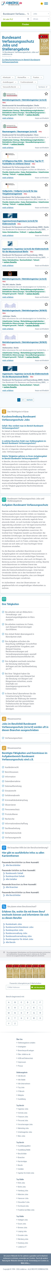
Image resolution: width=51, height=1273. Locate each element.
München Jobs (23, 1194)
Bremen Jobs (22, 1228)
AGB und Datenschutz (25, 1058)
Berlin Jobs (22, 1187)
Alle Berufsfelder (13, 895)
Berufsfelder (22, 1154)
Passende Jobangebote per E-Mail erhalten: (25, 983)
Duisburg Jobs (23, 1243)
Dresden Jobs (23, 1235)
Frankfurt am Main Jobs (26, 1210)
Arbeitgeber (22, 1047)
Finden (25, 24)
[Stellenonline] (10, 337)
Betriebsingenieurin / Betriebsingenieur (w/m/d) (24, 100)
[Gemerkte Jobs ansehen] (41, 4)
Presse (20, 1066)
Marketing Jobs (23, 1128)
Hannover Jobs (23, 1198)
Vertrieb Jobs (22, 1113)
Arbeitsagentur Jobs (25, 1132)
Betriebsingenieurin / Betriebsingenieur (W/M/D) (24, 310)
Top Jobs (21, 1087)
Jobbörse (23, 1269)
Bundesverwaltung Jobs (16, 933)
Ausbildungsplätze (24, 1146)
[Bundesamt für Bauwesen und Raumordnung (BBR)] (10, 216)
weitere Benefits (32, 115)
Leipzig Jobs (22, 1231)
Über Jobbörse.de (24, 1054)
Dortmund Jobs (23, 1206)
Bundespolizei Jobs (14, 930)
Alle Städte (21, 1080)
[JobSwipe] (10, 305)
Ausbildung (22, 1099)
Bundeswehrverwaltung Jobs (19, 936)
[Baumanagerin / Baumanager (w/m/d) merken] (46, 125)
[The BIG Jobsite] (10, 274)
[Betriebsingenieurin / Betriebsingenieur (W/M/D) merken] (46, 304)
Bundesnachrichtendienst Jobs (19, 927)
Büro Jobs (21, 1136)
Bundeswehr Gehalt (14, 873)
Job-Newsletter (39, 987)
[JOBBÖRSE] (11, 3)
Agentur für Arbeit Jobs (26, 1173)
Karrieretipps (22, 1161)
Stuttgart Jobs (23, 1220)
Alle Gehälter (11, 879)
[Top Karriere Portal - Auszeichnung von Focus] (25, 971)
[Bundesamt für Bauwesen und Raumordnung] (10, 244)
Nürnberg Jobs (23, 1239)
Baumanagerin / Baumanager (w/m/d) (19, 131)
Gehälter (21, 1169)
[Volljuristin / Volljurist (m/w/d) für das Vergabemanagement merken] (46, 185)
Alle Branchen (12, 887)
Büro (32, 617)
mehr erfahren (7, 118)
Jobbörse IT (22, 1247)
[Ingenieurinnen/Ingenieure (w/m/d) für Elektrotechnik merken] (46, 215)
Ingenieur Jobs (23, 1109)
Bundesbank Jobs (14, 924)
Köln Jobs (21, 1183)
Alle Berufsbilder (13, 865)
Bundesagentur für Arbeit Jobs (19, 939)
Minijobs (21, 1095)
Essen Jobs (22, 1224)
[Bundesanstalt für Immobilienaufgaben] (10, 95)
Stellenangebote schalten (26, 1043)
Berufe (20, 1165)
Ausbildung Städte (24, 1150)
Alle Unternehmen (24, 1084)
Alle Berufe (10, 942)
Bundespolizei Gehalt (15, 876)
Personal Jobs (23, 1120)
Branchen (21, 1157)
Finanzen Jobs (23, 1117)
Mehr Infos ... (25, 1263)
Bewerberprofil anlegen (26, 1050)
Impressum (22, 1062)
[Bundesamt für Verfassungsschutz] (10, 156)
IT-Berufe (21, 1091)
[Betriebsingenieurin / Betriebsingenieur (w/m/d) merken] (46, 94)
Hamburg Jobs (23, 1191)
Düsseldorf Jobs (24, 1202)
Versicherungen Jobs (25, 1124)
